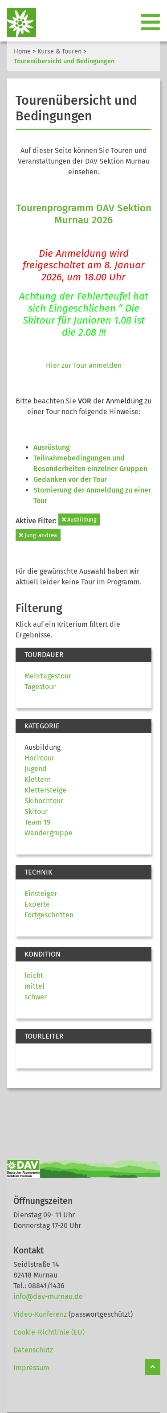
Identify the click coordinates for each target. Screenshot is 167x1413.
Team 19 (37, 822)
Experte (37, 904)
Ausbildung (81, 519)
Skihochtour (43, 801)
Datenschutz (33, 1350)
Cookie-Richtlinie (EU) (49, 1332)
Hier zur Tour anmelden (84, 365)
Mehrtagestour (47, 676)
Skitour (36, 811)
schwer (35, 997)
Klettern (37, 779)
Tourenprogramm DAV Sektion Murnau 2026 (83, 214)
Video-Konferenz (40, 1314)
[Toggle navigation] (151, 23)
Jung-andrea (40, 535)
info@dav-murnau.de (48, 1296)
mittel (34, 986)
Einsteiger (40, 893)
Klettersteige (45, 790)
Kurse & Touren (59, 51)
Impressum (31, 1368)
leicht (33, 975)
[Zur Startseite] (18, 22)
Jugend (35, 768)
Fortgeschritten (48, 915)
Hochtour (39, 758)
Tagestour (40, 686)
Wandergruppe (48, 833)
